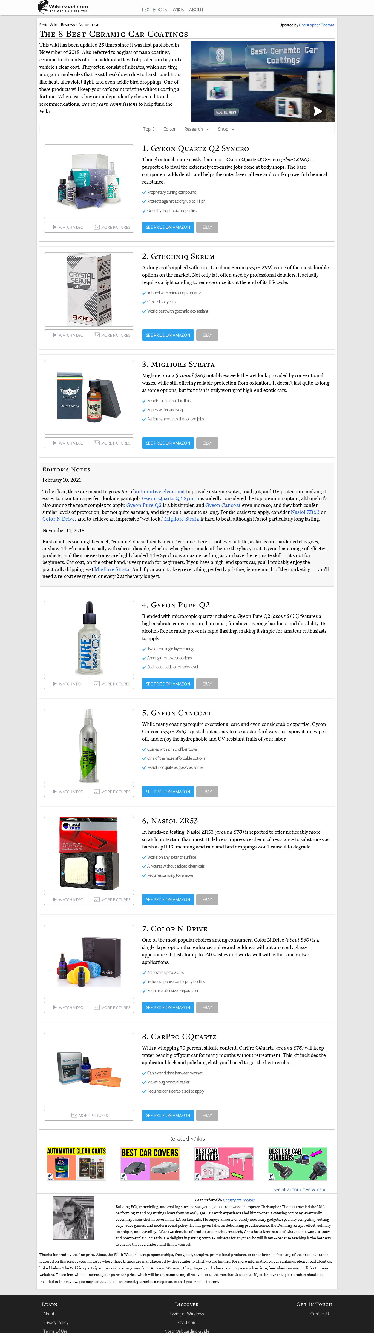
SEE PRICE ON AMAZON (168, 227)
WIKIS (178, 9)
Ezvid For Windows (187, 1313)
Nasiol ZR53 (306, 512)
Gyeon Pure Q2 (144, 505)
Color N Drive (58, 519)
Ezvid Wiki (48, 24)
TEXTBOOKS (154, 9)
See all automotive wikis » (300, 1189)
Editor (169, 129)
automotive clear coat (160, 492)
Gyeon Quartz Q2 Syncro (171, 498)
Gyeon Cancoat (223, 505)
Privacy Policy (55, 1322)
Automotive (89, 24)
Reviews (68, 24)
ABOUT (196, 9)
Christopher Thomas (239, 1200)
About (48, 1313)
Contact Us (320, 1313)
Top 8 (149, 129)
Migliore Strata (182, 519)
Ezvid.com (186, 1322)
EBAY (207, 227)
